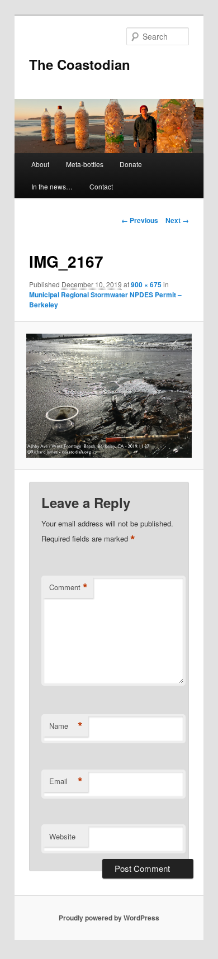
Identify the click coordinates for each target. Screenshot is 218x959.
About (40, 164)
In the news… (52, 186)
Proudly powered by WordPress (109, 918)
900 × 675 (146, 284)
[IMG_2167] (108, 396)
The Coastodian (79, 64)
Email (66, 781)
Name (66, 726)
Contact (101, 186)
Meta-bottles (84, 164)
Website (62, 836)
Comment (68, 587)
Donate (131, 164)
